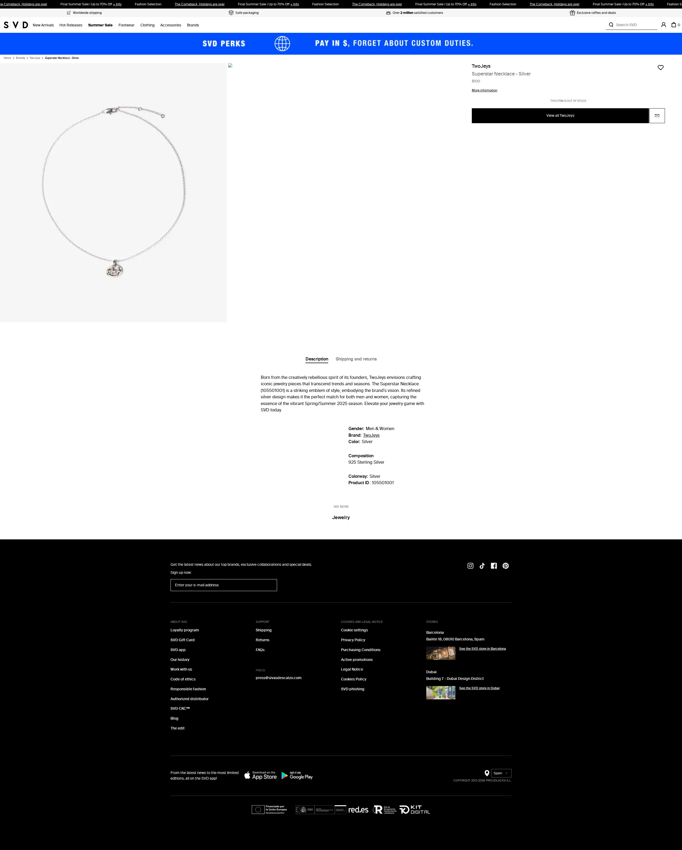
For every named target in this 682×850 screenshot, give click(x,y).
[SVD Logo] (16, 25)
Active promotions (357, 659)
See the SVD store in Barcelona (482, 649)
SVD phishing (352, 689)
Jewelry (341, 517)
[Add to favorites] (660, 67)
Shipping (264, 630)
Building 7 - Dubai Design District (455, 678)
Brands (193, 25)
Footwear (127, 25)
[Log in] (664, 25)
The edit (177, 728)
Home (7, 58)
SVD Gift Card (182, 640)
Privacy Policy (353, 640)
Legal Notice (352, 669)
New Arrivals (43, 25)
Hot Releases (70, 25)
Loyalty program (184, 630)
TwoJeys (35, 58)
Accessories (170, 25)
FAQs (260, 650)
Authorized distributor (189, 699)
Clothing (147, 25)
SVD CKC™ (180, 708)
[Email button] (657, 115)
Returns (262, 640)
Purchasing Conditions (360, 650)
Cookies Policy (353, 679)
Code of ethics (183, 679)
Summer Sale (100, 25)
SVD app (178, 650)
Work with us (181, 669)
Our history (179, 659)
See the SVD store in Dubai (479, 688)
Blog (174, 718)
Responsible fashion (188, 689)
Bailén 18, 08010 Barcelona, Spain (455, 639)
